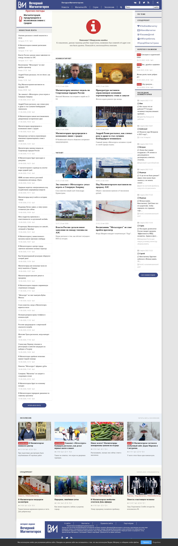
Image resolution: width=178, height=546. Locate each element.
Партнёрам (128, 523)
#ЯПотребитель (147, 38)
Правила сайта (107, 523)
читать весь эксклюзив (148, 418)
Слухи (95, 7)
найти (156, 7)
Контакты (85, 523)
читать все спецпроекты (148, 472)
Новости (65, 7)
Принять (146, 542)
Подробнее (157, 542)
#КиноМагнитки (147, 30)
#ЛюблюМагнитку (148, 26)
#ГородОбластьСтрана (148, 43)
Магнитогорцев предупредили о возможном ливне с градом (34, 19)
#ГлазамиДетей (146, 34)
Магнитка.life (81, 7)
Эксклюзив (109, 7)
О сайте (67, 523)
